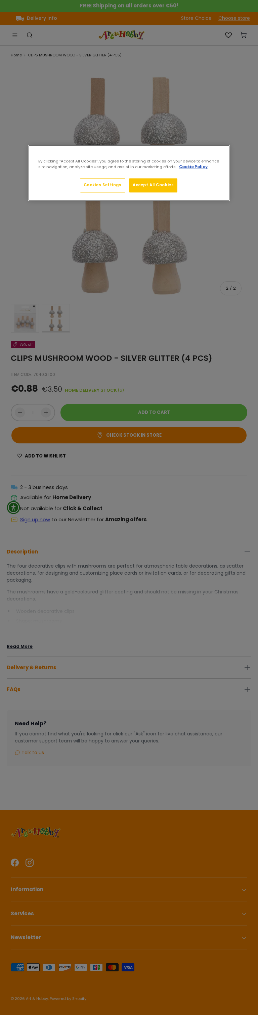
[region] (129, 173)
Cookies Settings (103, 185)
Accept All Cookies (153, 185)
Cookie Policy (193, 167)
